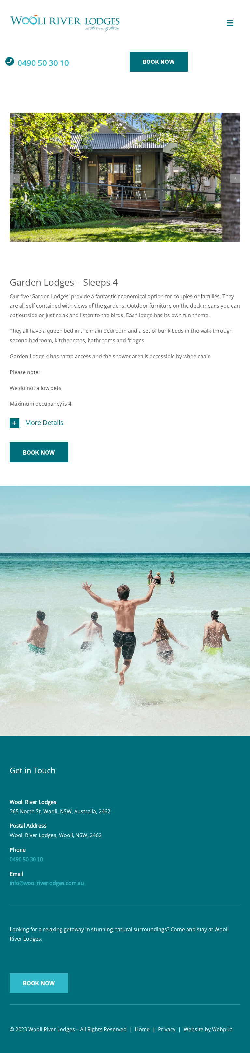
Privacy (166, 1029)
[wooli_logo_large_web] (65, 17)
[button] (15, 178)
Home (142, 1029)
